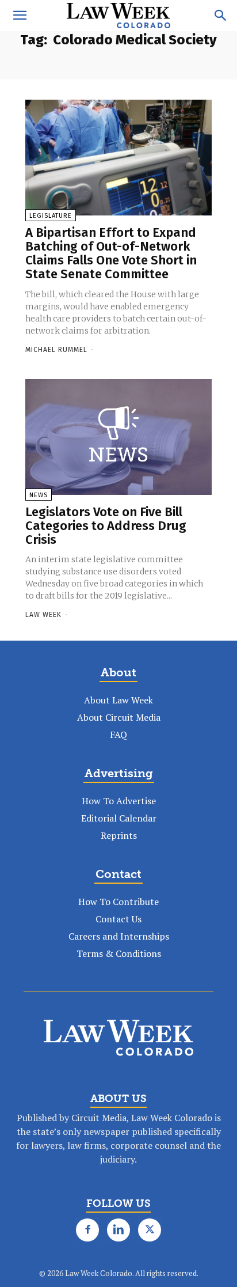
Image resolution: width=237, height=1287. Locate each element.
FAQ (118, 734)
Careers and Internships (118, 936)
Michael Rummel (56, 350)
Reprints (119, 835)
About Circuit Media (118, 717)
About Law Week (118, 700)
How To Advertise (119, 800)
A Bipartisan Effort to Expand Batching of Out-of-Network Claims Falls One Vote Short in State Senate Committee (111, 253)
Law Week (43, 615)
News (38, 495)
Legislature (50, 215)
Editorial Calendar (118, 818)
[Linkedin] (118, 1229)
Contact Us (118, 919)
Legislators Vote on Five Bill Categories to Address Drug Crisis (105, 525)
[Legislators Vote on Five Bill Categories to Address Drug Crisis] (118, 437)
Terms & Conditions (119, 953)
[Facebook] (87, 1229)
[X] (149, 1229)
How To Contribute (118, 901)
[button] (19, 15)
